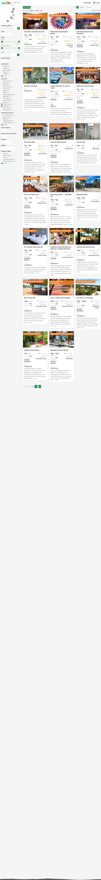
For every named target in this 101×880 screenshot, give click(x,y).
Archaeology (8, 81)
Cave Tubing (8, 87)
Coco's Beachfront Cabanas (60, 298)
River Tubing (7, 100)
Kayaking (7, 96)
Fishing (6, 91)
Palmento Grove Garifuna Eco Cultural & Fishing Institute (60, 248)
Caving (6, 89)
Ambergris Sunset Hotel (85, 86)
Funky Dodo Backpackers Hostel (59, 33)
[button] (14, 9)
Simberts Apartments (32, 350)
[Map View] (77, 7)
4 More (5, 163)
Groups (6, 72)
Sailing (6, 102)
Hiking (6, 92)
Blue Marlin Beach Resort (59, 350)
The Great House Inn (31, 195)
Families (6, 68)
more (41, 52)
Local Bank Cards (9, 159)
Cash (6, 157)
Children (6, 74)
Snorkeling (7, 106)
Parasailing (7, 98)
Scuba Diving (8, 104)
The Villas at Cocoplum (85, 298)
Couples (6, 66)
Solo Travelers (8, 70)
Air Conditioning (9, 115)
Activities (27, 7)
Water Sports (8, 110)
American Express (9, 161)
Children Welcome (9, 123)
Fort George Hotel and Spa (33, 247)
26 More (5, 125)
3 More (5, 76)
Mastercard (7, 155)
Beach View (7, 117)
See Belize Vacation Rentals (34, 32)
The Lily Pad (81, 142)
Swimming (7, 108)
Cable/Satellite (8, 121)
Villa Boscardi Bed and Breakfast (85, 33)
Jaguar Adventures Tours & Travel (60, 87)
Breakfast (7, 119)
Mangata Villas (82, 195)
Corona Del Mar (29, 142)
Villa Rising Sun (29, 298)
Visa (5, 153)
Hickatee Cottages (31, 86)
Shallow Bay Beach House (86, 247)
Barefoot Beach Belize (58, 142)
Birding (6, 83)
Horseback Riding (9, 94)
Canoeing (7, 85)
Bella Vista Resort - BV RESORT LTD (61, 196)
